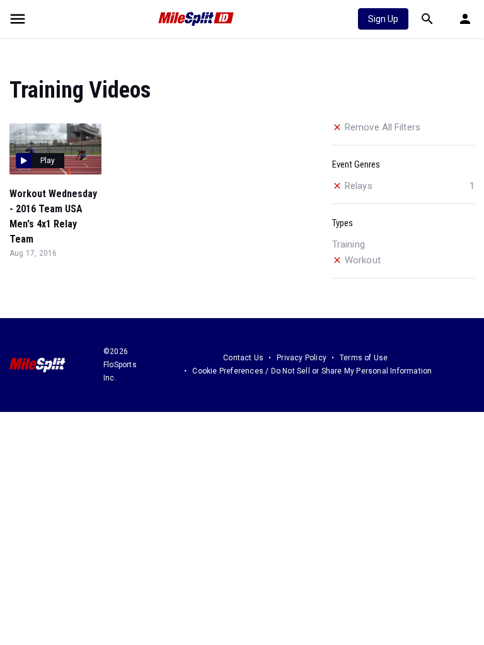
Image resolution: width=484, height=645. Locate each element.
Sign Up (383, 19)
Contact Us (243, 357)
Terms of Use (364, 357)
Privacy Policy (301, 357)
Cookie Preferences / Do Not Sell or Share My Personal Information (312, 371)
